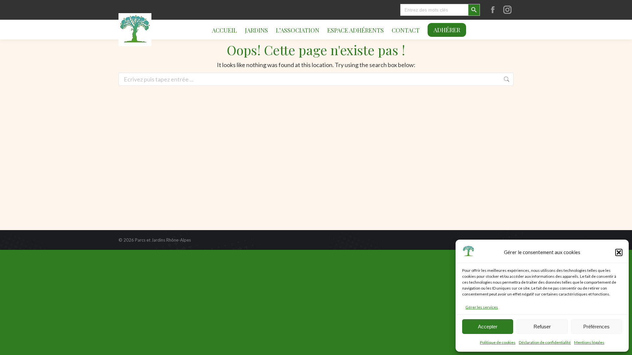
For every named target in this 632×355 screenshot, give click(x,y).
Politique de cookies (497, 342)
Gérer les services (481, 307)
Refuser (542, 326)
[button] (619, 252)
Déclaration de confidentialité (545, 342)
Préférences (596, 326)
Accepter (487, 326)
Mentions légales (589, 342)
